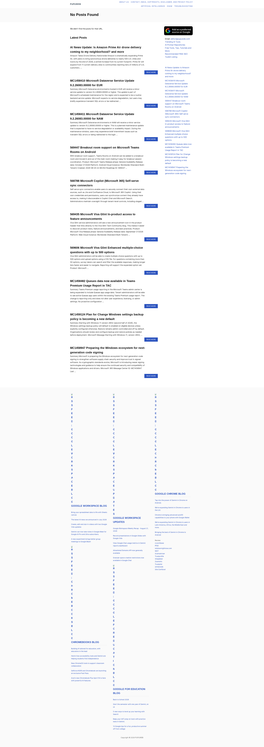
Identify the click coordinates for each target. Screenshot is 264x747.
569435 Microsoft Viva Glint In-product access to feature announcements (177, 124)
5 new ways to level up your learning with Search (129, 713)
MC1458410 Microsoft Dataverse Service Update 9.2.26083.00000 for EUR (176, 84)
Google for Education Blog (129, 691)
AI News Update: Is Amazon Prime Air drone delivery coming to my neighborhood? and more (178, 72)
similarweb (159, 567)
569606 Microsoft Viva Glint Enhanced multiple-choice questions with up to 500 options (177, 135)
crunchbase (159, 543)
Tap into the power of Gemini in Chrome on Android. (171, 501)
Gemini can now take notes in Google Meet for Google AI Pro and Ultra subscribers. (88, 533)
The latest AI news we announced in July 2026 (89, 520)
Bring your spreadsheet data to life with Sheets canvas (89, 513)
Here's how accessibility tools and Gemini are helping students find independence (88, 657)
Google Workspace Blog (89, 505)
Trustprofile (159, 556)
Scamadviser (160, 554)
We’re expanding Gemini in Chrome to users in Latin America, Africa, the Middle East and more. (172, 524)
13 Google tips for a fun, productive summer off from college (130, 727)
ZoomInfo (158, 562)
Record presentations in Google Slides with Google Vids (129, 537)
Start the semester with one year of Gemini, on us (130, 705)
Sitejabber (159, 559)
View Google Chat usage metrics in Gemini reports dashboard (129, 544)
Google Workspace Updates (127, 520)
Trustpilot (158, 564)
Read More (151, 72)
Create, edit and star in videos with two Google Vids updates (89, 525)
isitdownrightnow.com (163, 548)
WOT (157, 551)
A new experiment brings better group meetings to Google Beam (85, 540)
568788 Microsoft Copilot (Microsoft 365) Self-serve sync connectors (176, 114)
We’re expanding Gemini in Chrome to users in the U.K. (172, 509)
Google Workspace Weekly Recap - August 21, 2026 (130, 529)
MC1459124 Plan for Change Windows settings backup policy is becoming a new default (177, 158)
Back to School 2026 (121, 700)
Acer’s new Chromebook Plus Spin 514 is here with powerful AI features (88, 679)
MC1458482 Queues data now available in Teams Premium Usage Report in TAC (178, 147)
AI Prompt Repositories (175, 45)
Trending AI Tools (172, 42)
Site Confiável (160, 569)
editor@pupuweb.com (180, 39)
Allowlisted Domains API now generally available (128, 551)
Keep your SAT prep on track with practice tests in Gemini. (129, 720)
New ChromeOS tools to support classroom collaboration (87, 664)
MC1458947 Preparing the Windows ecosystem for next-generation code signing (178, 170)
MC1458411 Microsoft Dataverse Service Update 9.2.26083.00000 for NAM (176, 94)
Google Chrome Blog (170, 493)
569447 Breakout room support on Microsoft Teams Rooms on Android (177, 104)
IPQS (157, 546)
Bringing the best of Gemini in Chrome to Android (170, 533)
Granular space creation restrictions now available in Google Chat (128, 559)
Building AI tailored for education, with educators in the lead (85, 650)
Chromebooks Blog (85, 642)
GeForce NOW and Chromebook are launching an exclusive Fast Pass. (88, 672)
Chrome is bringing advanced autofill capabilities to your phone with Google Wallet (172, 516)
